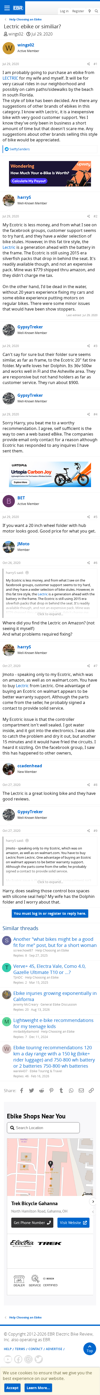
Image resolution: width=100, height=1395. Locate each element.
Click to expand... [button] (50, 614)
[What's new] (89, 11)
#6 (95, 563)
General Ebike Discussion (59, 1004)
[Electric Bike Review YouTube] (8, 1359)
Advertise (54, 1349)
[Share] (88, 64)
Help (8, 1349)
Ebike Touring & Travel (46, 1071)
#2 (95, 216)
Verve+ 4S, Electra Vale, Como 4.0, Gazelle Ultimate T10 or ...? (49, 969)
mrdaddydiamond (26, 1031)
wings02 (15, 34)
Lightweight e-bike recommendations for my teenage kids (53, 1023)
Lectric (9, 247)
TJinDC (18, 977)
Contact (35, 1349)
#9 (95, 831)
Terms (20, 1349)
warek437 (20, 1071)
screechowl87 (23, 950)
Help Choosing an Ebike (52, 950)
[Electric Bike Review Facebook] (18, 1359)
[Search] (96, 11)
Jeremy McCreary (25, 1004)
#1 (95, 64)
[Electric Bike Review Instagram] (28, 1359)
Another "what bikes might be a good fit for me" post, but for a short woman (55, 942)
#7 (95, 666)
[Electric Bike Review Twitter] (39, 1359)
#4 (95, 414)
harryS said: (15, 572)
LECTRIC (10, 78)
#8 (95, 785)
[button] (7, 8)
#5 (95, 517)
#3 (95, 346)
